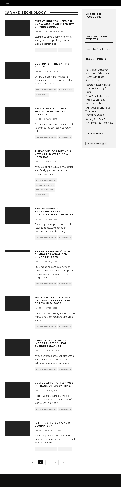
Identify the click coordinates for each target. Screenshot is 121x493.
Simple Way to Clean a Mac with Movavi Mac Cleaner (52, 111)
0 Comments (65, 50)
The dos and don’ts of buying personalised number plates (53, 254)
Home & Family (65, 90)
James (38, 32)
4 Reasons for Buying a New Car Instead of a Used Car (53, 154)
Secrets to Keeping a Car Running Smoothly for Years (98, 88)
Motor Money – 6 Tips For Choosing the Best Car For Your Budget (55, 300)
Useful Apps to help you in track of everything (54, 384)
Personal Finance (44, 190)
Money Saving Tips (45, 185)
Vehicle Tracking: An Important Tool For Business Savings (51, 343)
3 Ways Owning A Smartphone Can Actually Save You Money (55, 211)
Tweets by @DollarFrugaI (98, 49)
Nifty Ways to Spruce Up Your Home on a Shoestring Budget (97, 111)
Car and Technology (46, 50)
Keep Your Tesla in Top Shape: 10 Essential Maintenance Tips (97, 100)
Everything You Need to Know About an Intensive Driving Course (54, 24)
